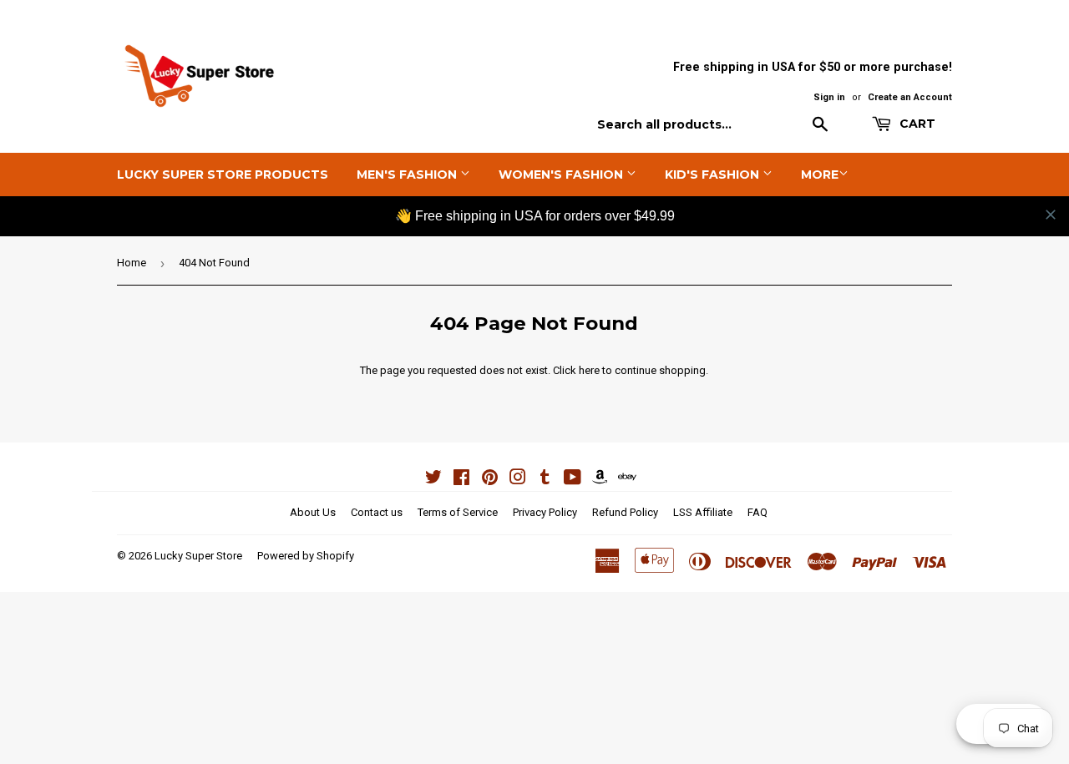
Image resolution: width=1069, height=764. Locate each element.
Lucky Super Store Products (222, 174)
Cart (915, 123)
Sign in (829, 97)
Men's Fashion (408, 174)
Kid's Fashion (713, 174)
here (589, 370)
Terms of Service (458, 512)
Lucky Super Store (198, 555)
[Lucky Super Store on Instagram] (517, 479)
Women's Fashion (562, 174)
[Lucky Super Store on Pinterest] (490, 479)
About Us (313, 512)
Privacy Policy (545, 512)
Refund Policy (625, 512)
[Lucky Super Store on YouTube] (572, 479)
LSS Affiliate (702, 512)
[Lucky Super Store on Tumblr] (545, 479)
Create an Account (910, 97)
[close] (1051, 215)
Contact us (377, 512)
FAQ (757, 512)
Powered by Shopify (305, 555)
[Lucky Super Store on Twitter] (433, 479)
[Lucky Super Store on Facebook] (461, 479)
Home (131, 262)
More (819, 174)
